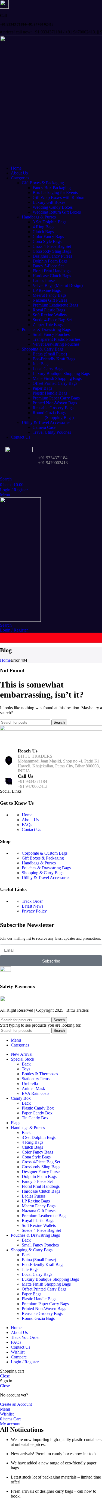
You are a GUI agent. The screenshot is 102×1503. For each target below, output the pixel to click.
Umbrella (30, 1083)
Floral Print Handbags (51, 270)
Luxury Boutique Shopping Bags (61, 373)
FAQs (27, 824)
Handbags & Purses (39, 217)
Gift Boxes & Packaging (43, 182)
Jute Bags (41, 363)
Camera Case (44, 427)
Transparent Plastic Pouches (57, 339)
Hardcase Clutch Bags (52, 275)
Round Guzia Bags (49, 412)
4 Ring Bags (43, 226)
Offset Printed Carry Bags (55, 383)
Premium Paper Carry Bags (56, 398)
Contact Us (31, 829)
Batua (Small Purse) (50, 354)
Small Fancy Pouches (51, 334)
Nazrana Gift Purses (50, 300)
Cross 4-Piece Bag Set (52, 246)
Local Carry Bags (48, 368)
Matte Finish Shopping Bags (57, 378)
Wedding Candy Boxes (53, 207)
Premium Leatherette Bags (55, 305)
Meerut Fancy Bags (49, 295)
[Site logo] (34, 159)
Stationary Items (36, 1078)
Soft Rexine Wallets (50, 315)
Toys (26, 1069)
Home (5, 660)
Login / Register (25, 1362)
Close (5, 1376)
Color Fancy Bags (48, 236)
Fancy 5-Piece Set (48, 266)
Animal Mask (33, 1088)
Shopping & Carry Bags (42, 349)
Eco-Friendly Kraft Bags (54, 359)
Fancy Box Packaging (52, 187)
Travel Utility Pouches (52, 432)
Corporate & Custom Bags (44, 853)
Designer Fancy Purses (52, 256)
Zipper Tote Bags (48, 324)
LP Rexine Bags (47, 290)
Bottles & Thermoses (40, 1073)
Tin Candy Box (35, 1117)
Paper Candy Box (37, 1113)
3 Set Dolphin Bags (49, 222)
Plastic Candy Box (38, 1108)
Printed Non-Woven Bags (55, 403)
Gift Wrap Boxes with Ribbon (58, 197)
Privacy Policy (34, 911)
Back (26, 1064)
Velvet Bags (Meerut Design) (58, 285)
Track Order (32, 901)
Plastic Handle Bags (50, 393)
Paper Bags (42, 388)
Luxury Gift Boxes (49, 202)
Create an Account (16, 1404)
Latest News (32, 906)
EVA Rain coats (35, 1093)
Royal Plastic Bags (49, 310)
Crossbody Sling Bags (52, 251)
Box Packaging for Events (55, 192)
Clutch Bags (43, 231)
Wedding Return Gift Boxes (57, 212)
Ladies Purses (44, 280)
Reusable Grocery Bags (53, 407)
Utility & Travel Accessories (46, 422)
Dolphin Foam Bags (50, 261)
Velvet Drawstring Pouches (56, 344)
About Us (30, 819)
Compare (19, 1357)
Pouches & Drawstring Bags (46, 329)
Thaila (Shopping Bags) (53, 417)
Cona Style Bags (47, 241)
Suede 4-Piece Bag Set (52, 319)
